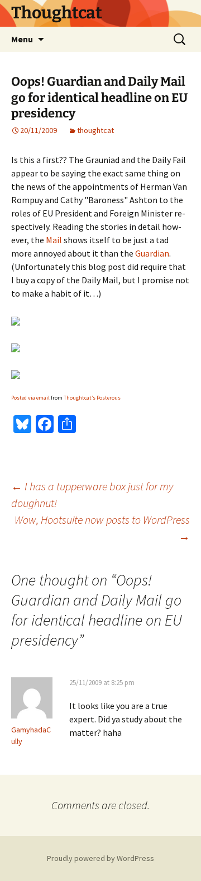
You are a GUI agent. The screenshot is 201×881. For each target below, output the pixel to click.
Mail (54, 239)
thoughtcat (95, 130)
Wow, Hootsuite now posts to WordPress (102, 528)
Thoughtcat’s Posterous (92, 397)
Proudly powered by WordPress (100, 858)
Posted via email (30, 397)
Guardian (152, 253)
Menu (22, 39)
